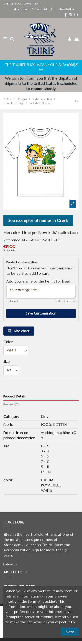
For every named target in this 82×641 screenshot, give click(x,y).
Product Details (14, 396)
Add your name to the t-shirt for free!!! (39, 281)
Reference (11, 240)
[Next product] (78, 100)
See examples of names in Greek (38, 220)
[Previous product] (76, 100)
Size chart (21, 331)
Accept (70, 631)
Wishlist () (45, 9)
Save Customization (41, 313)
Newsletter (66, 9)
